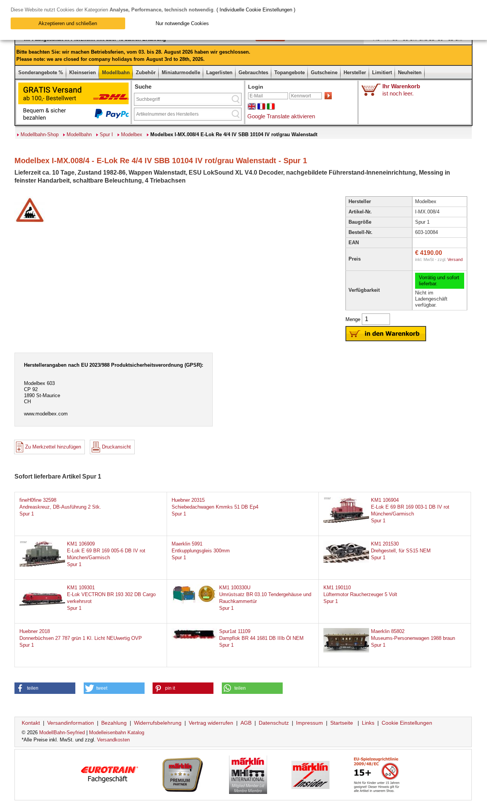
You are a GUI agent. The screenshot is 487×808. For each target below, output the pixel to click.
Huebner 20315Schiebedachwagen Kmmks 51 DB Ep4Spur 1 (215, 507)
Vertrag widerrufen (211, 723)
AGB (245, 723)
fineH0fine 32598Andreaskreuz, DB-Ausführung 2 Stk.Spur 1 (60, 507)
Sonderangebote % (40, 72)
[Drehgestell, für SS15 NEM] (346, 561)
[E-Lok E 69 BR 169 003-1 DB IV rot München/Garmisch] (346, 521)
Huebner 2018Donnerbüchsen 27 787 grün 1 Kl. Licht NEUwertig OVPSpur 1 (80, 638)
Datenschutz (274, 723)
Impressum (309, 723)
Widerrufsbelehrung (157, 723)
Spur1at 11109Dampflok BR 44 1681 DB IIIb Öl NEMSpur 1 (261, 638)
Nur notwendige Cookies (182, 23)
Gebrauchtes (253, 72)
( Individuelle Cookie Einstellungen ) (255, 10)
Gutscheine (324, 72)
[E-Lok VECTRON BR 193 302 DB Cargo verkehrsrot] (42, 608)
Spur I (106, 134)
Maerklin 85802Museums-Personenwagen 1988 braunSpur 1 (413, 638)
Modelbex (131, 134)
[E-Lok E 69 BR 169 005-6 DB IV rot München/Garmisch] (42, 565)
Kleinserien (82, 72)
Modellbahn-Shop (40, 134)
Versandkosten (113, 740)
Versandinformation (70, 723)
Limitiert (382, 72)
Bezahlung (114, 723)
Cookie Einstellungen (407, 723)
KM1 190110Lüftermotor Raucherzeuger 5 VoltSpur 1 (360, 594)
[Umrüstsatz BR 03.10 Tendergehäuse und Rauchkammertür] (194, 603)
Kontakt (31, 723)
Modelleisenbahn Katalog (116, 732)
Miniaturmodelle (181, 72)
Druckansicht (116, 447)
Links (368, 723)
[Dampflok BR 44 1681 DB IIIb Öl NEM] (194, 638)
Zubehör (146, 72)
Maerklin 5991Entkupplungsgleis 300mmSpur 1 (201, 550)
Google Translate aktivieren (281, 116)
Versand (455, 259)
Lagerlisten (219, 72)
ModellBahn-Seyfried (62, 732)
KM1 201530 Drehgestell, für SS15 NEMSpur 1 (401, 550)
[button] (44, 688)
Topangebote (289, 72)
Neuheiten (410, 72)
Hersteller (355, 72)
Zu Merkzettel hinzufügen (53, 447)
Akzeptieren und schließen (67, 23)
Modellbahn (116, 72)
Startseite (341, 723)
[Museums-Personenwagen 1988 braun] (346, 651)
